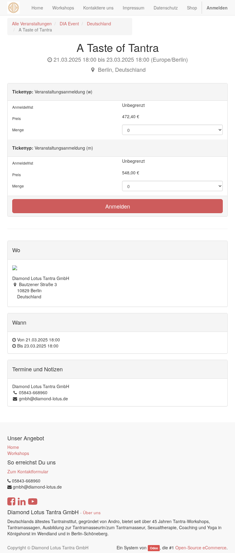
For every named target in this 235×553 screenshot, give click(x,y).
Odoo (154, 548)
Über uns (92, 512)
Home (13, 447)
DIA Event (69, 23)
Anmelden (117, 206)
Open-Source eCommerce (200, 547)
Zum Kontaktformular (27, 471)
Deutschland (99, 23)
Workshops (18, 453)
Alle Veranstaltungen (32, 23)
